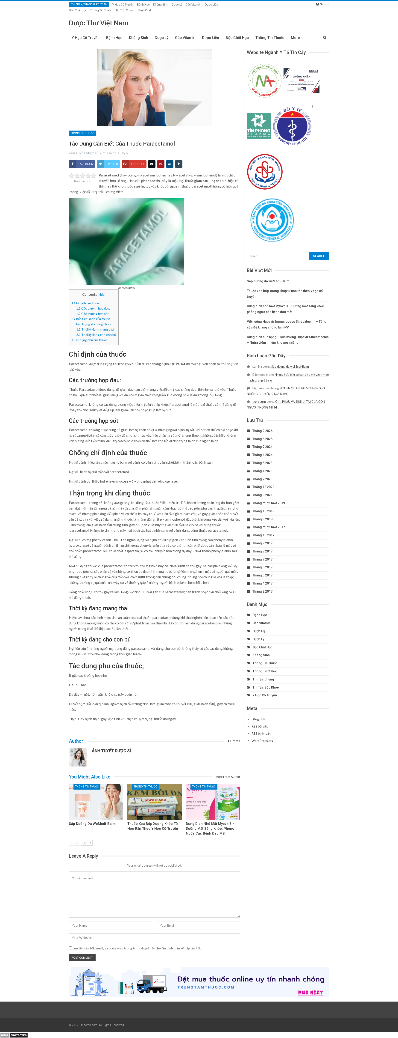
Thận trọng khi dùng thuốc (91, 324)
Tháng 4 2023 (262, 471)
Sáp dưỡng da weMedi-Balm (92, 824)
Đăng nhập (259, 719)
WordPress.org (262, 741)
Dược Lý (177, 4)
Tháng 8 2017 (262, 551)
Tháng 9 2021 (262, 495)
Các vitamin (193, 4)
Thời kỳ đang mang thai (95, 329)
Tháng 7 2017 (262, 559)
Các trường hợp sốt (92, 314)
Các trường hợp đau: (93, 308)
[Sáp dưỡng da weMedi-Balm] (96, 802)
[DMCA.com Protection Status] (14, 1035)
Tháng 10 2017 (263, 535)
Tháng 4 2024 (262, 455)
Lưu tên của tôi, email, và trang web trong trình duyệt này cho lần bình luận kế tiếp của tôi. (137, 948)
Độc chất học (78, 10)
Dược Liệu (211, 4)
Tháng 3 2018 (262, 519)
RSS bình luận (261, 733)
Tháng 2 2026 (262, 431)
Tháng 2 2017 (262, 591)
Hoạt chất (144, 10)
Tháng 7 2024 (262, 447)
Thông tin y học (265, 671)
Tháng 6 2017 (262, 567)
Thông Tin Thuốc (101, 10)
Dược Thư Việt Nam (98, 23)
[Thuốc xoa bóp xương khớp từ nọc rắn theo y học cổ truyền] (154, 802)
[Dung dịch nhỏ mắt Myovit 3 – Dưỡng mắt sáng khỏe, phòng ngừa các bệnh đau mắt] (213, 802)
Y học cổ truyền (123, 4)
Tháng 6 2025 (262, 439)
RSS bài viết (260, 726)
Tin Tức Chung (125, 10)
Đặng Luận (259, 401)
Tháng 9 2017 (262, 543)
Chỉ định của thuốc (85, 303)
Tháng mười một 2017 (268, 527)
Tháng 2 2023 (262, 479)
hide (101, 294)
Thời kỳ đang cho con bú (96, 335)
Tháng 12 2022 (263, 487)
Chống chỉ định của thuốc (90, 319)
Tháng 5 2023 (262, 463)
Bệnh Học (143, 4)
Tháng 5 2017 (262, 575)
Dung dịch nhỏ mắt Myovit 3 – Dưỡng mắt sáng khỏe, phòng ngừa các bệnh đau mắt (210, 828)
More (295, 38)
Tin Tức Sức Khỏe (266, 687)
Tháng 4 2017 (262, 583)
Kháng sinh (160, 4)
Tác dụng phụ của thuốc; (89, 340)
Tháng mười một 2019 (268, 503)
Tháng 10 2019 (263, 511)
